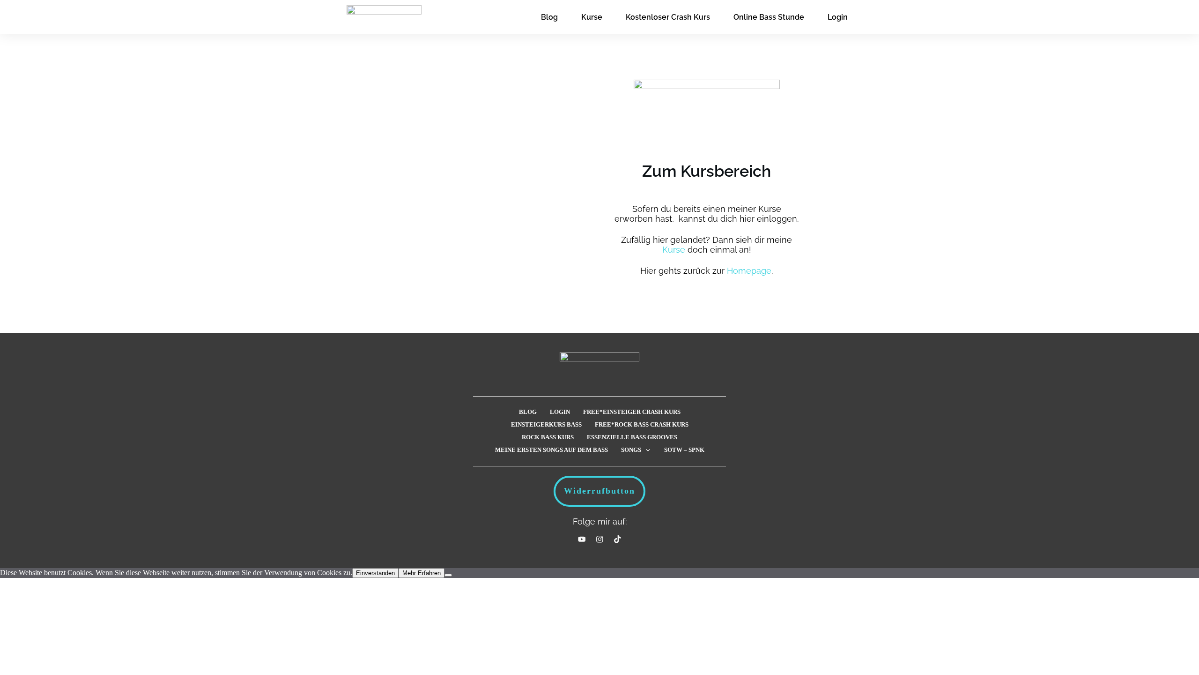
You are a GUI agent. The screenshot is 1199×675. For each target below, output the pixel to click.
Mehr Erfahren (421, 573)
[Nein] (448, 575)
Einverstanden (375, 573)
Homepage (749, 271)
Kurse (673, 250)
